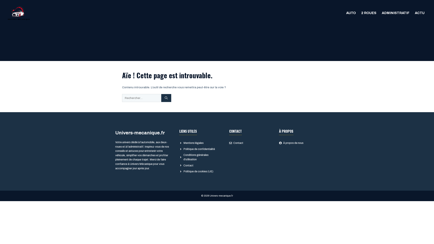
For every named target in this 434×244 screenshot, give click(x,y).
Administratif (395, 13)
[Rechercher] (166, 98)
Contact (188, 165)
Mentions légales (193, 142)
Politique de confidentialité (199, 149)
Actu (420, 13)
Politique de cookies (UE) (198, 171)
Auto (351, 13)
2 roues (368, 13)
